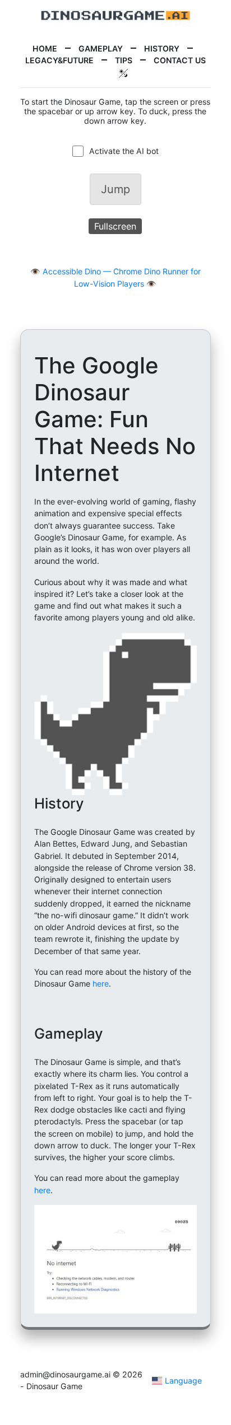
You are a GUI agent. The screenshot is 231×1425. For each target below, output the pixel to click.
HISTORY (161, 48)
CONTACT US (180, 60)
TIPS (123, 60)
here (101, 983)
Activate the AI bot (124, 151)
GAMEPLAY (100, 48)
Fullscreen (115, 226)
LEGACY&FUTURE (59, 60)
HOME (45, 48)
